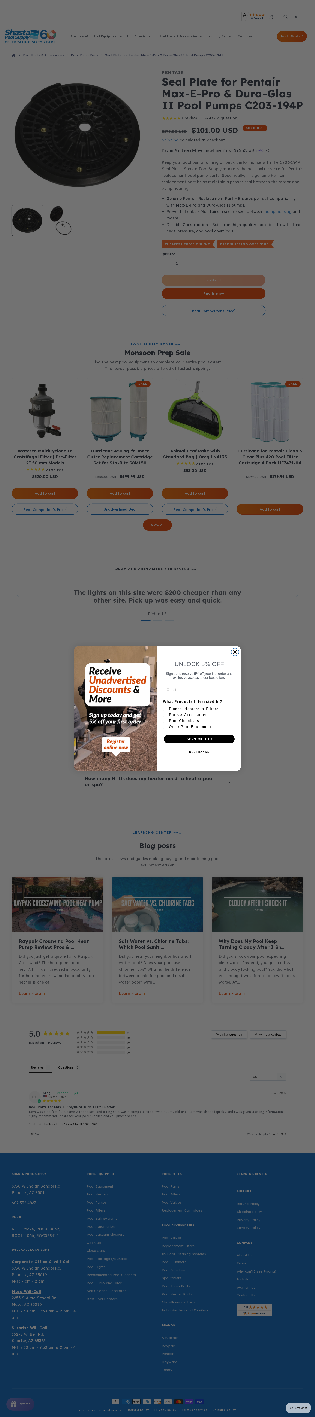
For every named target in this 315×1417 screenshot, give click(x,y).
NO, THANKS (199, 751)
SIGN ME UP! (199, 739)
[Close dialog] (235, 652)
